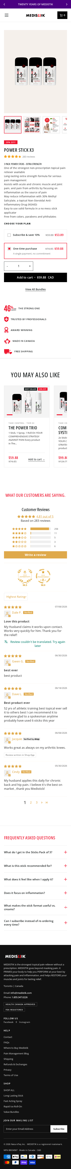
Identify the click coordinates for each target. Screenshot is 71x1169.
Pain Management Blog (16, 1053)
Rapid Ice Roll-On (13, 1106)
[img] (12, 607)
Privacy (7, 1069)
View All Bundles (35, 289)
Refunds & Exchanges (15, 1064)
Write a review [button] (35, 555)
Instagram (24, 1022)
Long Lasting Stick (13, 1095)
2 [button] (31, 802)
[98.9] (43, 576)
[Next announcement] (67, 4)
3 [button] (37, 802)
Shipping (8, 1058)
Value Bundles (11, 1111)
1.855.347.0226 (19, 997)
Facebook (8, 1022)
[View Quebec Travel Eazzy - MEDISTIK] (51, 124)
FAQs (6, 1042)
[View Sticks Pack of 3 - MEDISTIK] (12, 124)
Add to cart (36, 459)
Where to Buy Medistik (16, 1047)
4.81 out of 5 (45, 516)
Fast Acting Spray (13, 1101)
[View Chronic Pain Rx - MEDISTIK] (32, 124)
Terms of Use (11, 1075)
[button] (12, 156)
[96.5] (25, 576)
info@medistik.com (21, 992)
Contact (8, 1037)
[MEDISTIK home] (36, 15)
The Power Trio (23, 428)
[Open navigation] (6, 15)
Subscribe (58, 1128)
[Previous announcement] (4, 4)
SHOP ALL (9, 1090)
